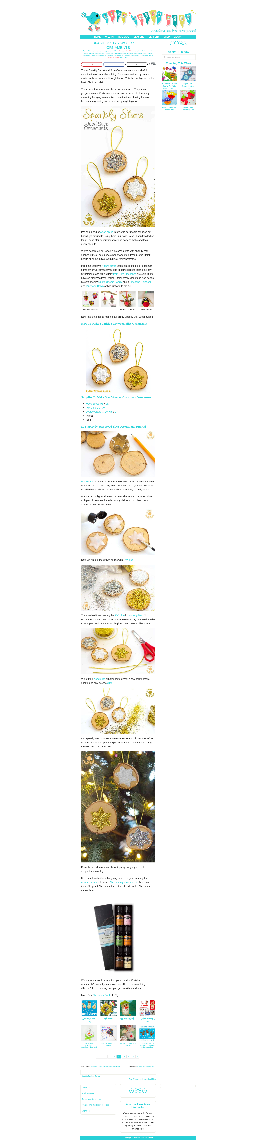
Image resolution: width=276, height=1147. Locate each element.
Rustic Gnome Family (110, 282)
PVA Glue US (92, 407)
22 (133, 1056)
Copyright (86, 1111)
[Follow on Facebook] (172, 43)
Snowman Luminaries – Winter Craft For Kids (128, 1019)
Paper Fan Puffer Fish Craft (169, 108)
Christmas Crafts (102, 995)
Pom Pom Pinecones (124, 274)
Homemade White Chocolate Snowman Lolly (89, 1020)
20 (124, 1056)
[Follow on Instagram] (176, 43)
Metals (139, 1066)
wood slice (99, 679)
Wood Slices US (94, 403)
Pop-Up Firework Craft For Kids (108, 1044)
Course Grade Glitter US (99, 411)
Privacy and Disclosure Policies (95, 1105)
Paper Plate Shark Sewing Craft (188, 85)
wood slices (106, 232)
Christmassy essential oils (124, 882)
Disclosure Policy (112, 58)
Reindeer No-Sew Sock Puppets (128, 1044)
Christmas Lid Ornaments (108, 1019)
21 (128, 1056)
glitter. (110, 683)
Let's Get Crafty (103, 1066)
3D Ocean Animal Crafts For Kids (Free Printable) (169, 85)
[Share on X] (136, 64)
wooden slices (89, 882)
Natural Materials (148, 1066)
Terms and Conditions (126, 51)
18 (114, 1056)
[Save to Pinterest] (92, 64)
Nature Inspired (114, 1066)
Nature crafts (109, 265)
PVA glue (128, 559)
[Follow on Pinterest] (185, 43)
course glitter (135, 615)
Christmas (93, 1066)
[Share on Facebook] (114, 64)
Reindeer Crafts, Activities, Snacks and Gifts (147, 1020)
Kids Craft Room (138, 21)
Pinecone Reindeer (140, 282)
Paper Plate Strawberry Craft (188, 108)
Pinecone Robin (95, 286)
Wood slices (88, 481)
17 (109, 1056)
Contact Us (86, 1087)
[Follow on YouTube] (181, 43)
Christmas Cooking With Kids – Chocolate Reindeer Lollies (147, 1045)
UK (107, 403)
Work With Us (88, 1093)
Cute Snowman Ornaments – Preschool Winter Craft (89, 1045)
